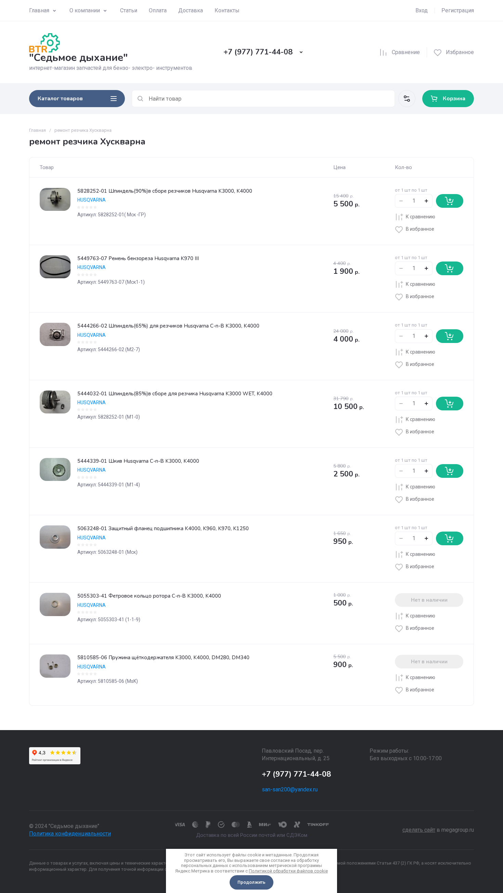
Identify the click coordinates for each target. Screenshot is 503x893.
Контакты (227, 10)
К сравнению (420, 216)
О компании (84, 10)
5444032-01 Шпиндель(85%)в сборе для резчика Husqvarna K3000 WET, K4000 (174, 393)
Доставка (190, 10)
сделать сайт (418, 830)
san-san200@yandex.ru (290, 789)
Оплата (158, 10)
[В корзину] (449, 201)
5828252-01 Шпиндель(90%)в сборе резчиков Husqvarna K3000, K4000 (164, 191)
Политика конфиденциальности (70, 833)
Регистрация (457, 10)
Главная (39, 10)
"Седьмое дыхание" (78, 58)
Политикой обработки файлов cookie (288, 870)
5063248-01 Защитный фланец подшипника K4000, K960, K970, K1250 (163, 528)
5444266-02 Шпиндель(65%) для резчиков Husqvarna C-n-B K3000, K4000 (168, 325)
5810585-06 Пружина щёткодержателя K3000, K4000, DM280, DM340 (163, 657)
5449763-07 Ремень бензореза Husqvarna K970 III (138, 258)
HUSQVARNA (91, 200)
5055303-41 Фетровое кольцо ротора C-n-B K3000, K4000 (149, 595)
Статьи (128, 10)
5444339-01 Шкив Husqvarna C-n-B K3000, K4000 (138, 461)
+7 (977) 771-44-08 (258, 52)
